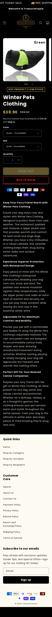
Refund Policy (11, 516)
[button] (4, 22)
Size (5, 140)
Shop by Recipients (14, 464)
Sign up (26, 579)
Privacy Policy (11, 510)
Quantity (8, 154)
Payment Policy (12, 504)
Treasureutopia (29, 604)
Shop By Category (13, 453)
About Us (8, 492)
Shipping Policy (11, 531)
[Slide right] (32, 84)
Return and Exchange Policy (12, 524)
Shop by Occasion (13, 458)
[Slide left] (20, 84)
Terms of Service (12, 537)
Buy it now (26, 180)
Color (6, 127)
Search (7, 486)
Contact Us (9, 498)
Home (6, 447)
